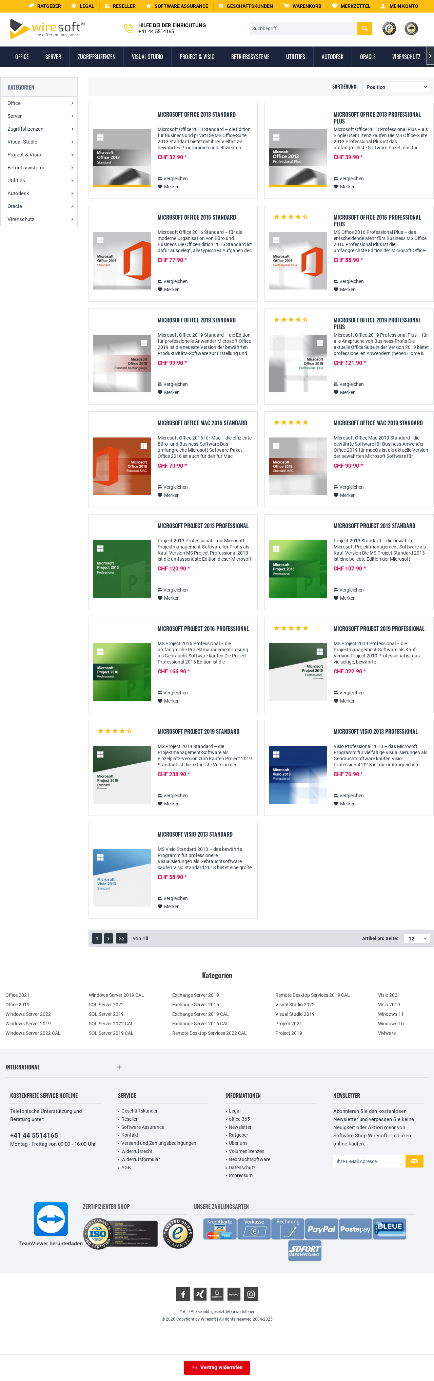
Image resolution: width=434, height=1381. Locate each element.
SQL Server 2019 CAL (111, 1033)
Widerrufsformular (140, 1159)
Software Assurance (142, 1127)
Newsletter (240, 1127)
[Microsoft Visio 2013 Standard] (122, 878)
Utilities (16, 181)
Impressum (241, 1175)
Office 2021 (17, 995)
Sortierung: (345, 86)
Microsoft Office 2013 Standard (197, 114)
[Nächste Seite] (108, 938)
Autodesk (18, 193)
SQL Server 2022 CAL (111, 1023)
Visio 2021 (389, 995)
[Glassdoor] (217, 1294)
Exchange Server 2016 (195, 1004)
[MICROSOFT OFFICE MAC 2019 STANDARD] (298, 466)
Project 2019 (288, 1033)
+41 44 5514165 (34, 1135)
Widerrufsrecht (137, 1151)
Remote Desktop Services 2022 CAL (209, 1033)
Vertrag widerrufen (221, 1367)
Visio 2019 (389, 1004)
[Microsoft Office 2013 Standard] (122, 158)
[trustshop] (178, 1234)
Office (14, 103)
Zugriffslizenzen (25, 129)
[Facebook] (183, 1294)
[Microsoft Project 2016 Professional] (122, 672)
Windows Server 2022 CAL (33, 1033)
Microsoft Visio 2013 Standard (195, 834)
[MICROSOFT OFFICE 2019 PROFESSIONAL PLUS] (298, 364)
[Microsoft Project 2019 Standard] (122, 775)
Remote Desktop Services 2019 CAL (312, 995)
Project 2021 (288, 1023)
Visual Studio (22, 142)
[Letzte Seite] (121, 938)
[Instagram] (251, 1294)
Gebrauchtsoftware (249, 1159)
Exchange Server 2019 (195, 995)
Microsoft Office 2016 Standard (197, 217)
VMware (387, 1033)
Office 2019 (17, 1004)
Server (14, 116)
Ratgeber (238, 1135)
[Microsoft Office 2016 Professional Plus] (298, 261)
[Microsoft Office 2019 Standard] (122, 364)
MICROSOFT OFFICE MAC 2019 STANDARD (378, 423)
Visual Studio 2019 (295, 1014)
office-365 (239, 1119)
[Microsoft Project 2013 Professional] (122, 569)
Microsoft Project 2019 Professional (379, 629)
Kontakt (129, 1135)
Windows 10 (391, 1023)
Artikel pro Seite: (380, 938)
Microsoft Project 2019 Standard (198, 731)
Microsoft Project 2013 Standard (374, 526)
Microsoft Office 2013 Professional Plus (377, 118)
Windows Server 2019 (28, 1023)
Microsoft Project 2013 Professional (203, 526)
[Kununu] (234, 1294)
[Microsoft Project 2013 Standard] (298, 569)
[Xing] (200, 1294)
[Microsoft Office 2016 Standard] (122, 261)
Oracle (14, 206)
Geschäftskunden (140, 1111)
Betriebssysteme (26, 168)
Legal (234, 1111)
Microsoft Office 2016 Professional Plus (377, 220)
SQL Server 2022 (106, 1004)
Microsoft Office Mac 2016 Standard (202, 423)
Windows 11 (391, 1014)
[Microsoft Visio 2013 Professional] (298, 775)
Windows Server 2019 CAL (116, 995)
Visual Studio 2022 (295, 1004)
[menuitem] (302, 6)
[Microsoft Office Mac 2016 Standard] (122, 466)
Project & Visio (24, 155)
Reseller (129, 1119)
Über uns (238, 1143)
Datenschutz (242, 1167)
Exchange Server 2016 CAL (200, 1023)
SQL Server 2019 (106, 1014)
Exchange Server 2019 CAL (200, 1014)
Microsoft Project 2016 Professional (203, 629)
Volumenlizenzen (246, 1151)
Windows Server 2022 (28, 1014)
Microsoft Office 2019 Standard (197, 320)
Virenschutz (20, 219)
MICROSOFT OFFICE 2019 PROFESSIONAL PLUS (377, 323)
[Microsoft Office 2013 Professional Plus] (298, 158)
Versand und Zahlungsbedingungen (158, 1143)
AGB (126, 1167)
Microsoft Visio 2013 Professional (376, 731)
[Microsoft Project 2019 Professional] (298, 672)
